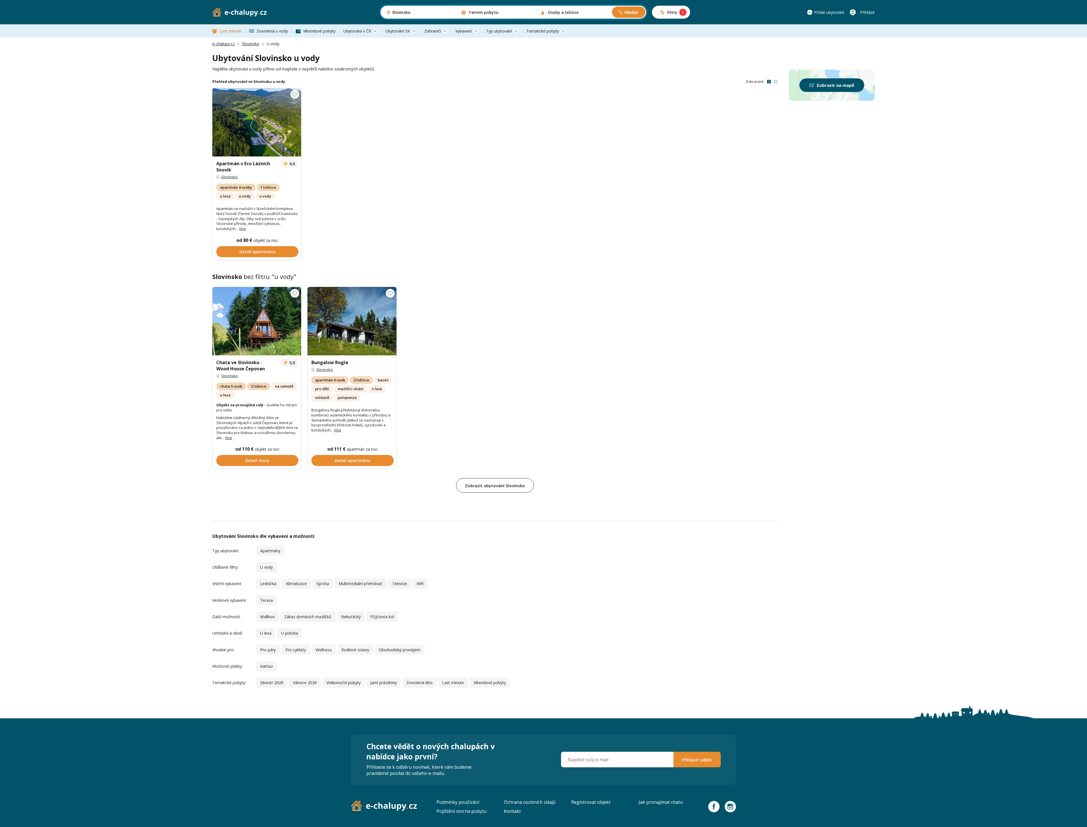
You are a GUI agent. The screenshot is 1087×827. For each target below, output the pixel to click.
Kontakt (512, 811)
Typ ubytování (499, 31)
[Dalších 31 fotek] (256, 321)
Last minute (230, 31)
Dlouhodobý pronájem (399, 649)
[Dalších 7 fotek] (256, 122)
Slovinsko (250, 43)
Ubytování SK (398, 31)
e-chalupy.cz (223, 43)
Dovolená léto (419, 682)
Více (242, 228)
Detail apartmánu (257, 251)
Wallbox (267, 616)
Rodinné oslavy (355, 649)
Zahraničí (432, 31)
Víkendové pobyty (319, 31)
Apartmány (270, 550)
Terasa (266, 600)
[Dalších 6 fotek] (351, 321)
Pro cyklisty (295, 649)
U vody (266, 567)
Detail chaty (257, 460)
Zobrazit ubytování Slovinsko (495, 485)
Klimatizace (296, 583)
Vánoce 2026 (305, 682)
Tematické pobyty (542, 31)
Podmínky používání (457, 802)
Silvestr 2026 (271, 682)
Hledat (631, 12)
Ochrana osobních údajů (530, 802)
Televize (399, 583)
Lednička (268, 583)
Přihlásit (867, 12)
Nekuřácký (351, 616)
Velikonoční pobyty (343, 682)
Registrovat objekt (591, 802)
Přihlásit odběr (697, 759)
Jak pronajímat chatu (661, 802)
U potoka (289, 633)
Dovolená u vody (272, 31)
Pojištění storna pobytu (461, 811)
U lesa (265, 633)
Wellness (324, 649)
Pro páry (268, 649)
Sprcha (322, 583)
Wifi (420, 583)
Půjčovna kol (382, 616)
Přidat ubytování (829, 12)
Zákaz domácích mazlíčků (307, 616)
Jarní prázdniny (383, 682)
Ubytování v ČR (357, 31)
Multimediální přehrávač (360, 583)
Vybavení (463, 31)
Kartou (266, 666)
